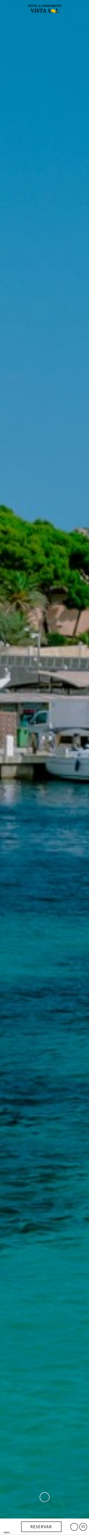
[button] (7, 1527)
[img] (44, 759)
